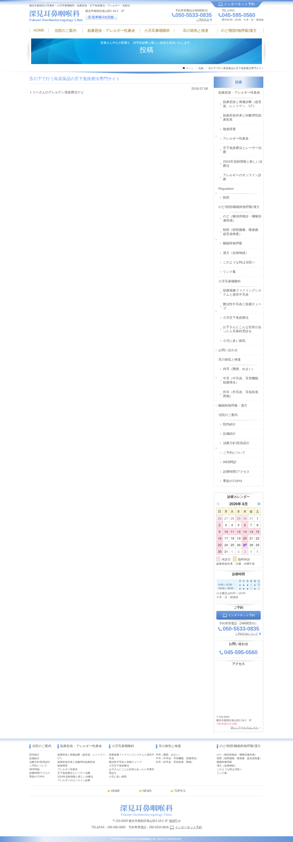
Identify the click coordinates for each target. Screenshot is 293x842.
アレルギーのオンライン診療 (242, 177)
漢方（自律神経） (236, 253)
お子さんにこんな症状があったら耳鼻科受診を (242, 329)
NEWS (147, 791)
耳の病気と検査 (229, 359)
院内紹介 (229, 424)
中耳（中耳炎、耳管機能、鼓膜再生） (242, 380)
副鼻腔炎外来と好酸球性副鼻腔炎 (242, 117)
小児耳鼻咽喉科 (229, 281)
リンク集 (229, 271)
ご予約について (234, 452)
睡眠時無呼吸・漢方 (232, 405)
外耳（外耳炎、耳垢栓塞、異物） (242, 394)
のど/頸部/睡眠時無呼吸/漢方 (239, 207)
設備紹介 (229, 433)
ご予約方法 (202, 19)
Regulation (226, 188)
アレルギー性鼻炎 (236, 138)
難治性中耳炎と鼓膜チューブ (242, 306)
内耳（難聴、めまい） (239, 369)
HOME (115, 791)
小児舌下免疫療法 (236, 317)
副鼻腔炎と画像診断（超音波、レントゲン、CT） (242, 104)
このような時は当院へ (239, 262)
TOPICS (179, 791)
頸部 (226, 197)
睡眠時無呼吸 (232, 243)
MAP (173, 821)
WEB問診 (229, 462)
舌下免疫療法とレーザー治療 (242, 150)
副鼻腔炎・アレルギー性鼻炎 (239, 92)
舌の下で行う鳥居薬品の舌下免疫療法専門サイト (74, 78)
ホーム (190, 68)
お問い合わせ (228, 350)
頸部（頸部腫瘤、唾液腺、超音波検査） (242, 232)
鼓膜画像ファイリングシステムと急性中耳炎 (242, 292)
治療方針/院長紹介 (236, 443)
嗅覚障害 (229, 129)
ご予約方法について (246, 633)
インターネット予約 (239, 4)
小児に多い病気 (234, 341)
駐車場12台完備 (102, 17)
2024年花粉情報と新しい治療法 (242, 163)
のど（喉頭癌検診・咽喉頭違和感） (242, 218)
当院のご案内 (228, 415)
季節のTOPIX (232, 481)
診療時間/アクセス (236, 471)
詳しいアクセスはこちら (244, 727)
